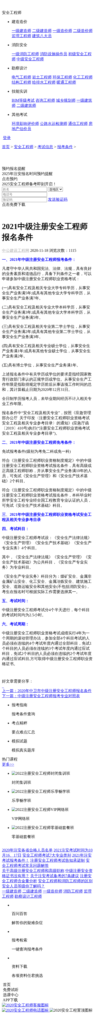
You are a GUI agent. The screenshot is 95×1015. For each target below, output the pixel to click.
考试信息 (45, 147)
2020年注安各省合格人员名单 (27, 850)
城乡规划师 (66, 100)
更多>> (8, 764)
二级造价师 (83, 31)
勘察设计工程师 (28, 896)
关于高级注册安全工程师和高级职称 (33, 871)
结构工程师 (21, 82)
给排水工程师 (44, 82)
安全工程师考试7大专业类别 (46, 855)
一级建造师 (21, 31)
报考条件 (65, 147)
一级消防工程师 (25, 54)
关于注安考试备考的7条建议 (54, 876)
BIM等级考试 (23, 100)
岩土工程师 (42, 77)
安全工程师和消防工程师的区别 (65, 881)
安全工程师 (23, 147)
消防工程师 (73, 891)
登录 (7, 138)
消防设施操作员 (53, 54)
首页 (6, 147)
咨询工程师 (45, 100)
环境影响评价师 (25, 123)
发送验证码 (57, 199)
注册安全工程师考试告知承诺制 (57, 860)
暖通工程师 (66, 82)
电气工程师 (21, 77)
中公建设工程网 (15, 250)
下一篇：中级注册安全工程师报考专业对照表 (41, 696)
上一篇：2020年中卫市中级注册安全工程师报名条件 (47, 691)
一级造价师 (62, 31)
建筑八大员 (42, 36)
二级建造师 (42, 31)
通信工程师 (78, 123)
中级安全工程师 (30, 59)
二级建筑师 (26, 105)
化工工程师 (83, 77)
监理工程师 (21, 36)
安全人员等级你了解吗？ (23, 886)
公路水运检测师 (53, 123)
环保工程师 (62, 77)
